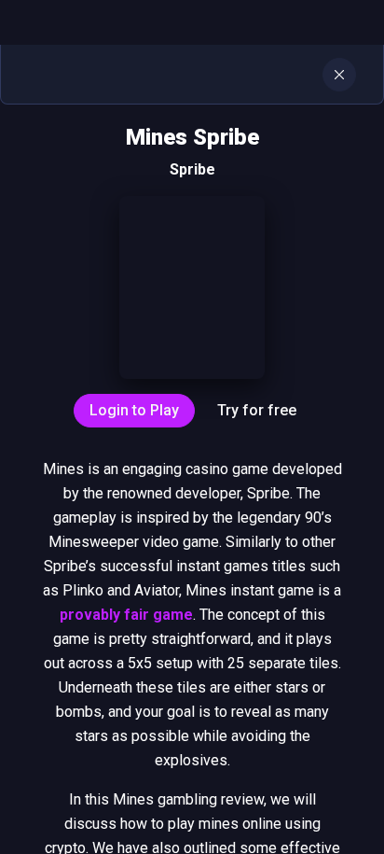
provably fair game (126, 614)
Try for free (256, 410)
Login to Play (134, 410)
